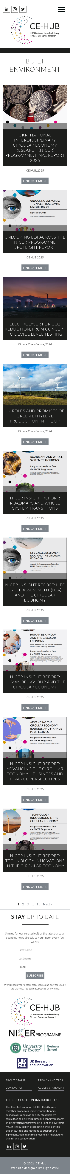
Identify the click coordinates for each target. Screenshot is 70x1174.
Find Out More (35, 181)
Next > (47, 904)
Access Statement (51, 1087)
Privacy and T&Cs (50, 1080)
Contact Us (14, 1087)
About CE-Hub (15, 1080)
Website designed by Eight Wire (35, 1167)
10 (38, 904)
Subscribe (35, 975)
